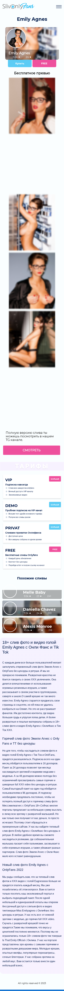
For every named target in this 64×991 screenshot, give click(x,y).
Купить (19, 63)
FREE (44, 63)
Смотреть (32, 450)
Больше (55, 479)
